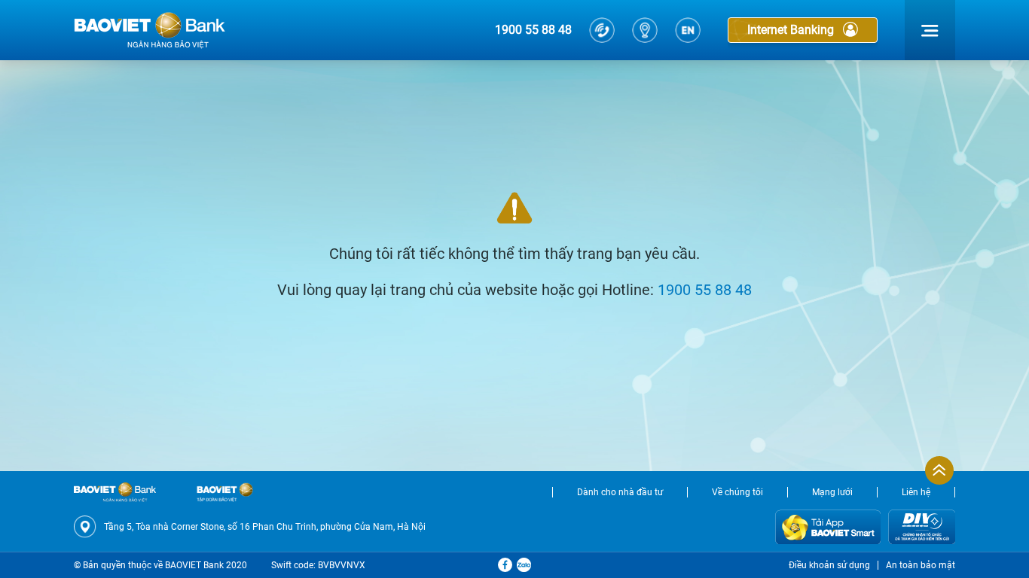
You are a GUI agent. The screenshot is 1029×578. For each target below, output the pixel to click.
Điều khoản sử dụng (829, 565)
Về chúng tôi (737, 492)
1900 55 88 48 (533, 30)
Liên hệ (916, 492)
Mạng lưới (832, 492)
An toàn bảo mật (920, 565)
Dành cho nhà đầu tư (620, 492)
